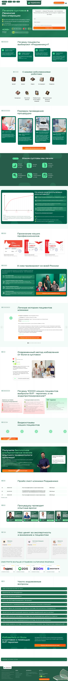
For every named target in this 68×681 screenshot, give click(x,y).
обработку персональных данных (46, 25)
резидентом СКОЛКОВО (23, 32)
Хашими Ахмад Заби (25, 321)
